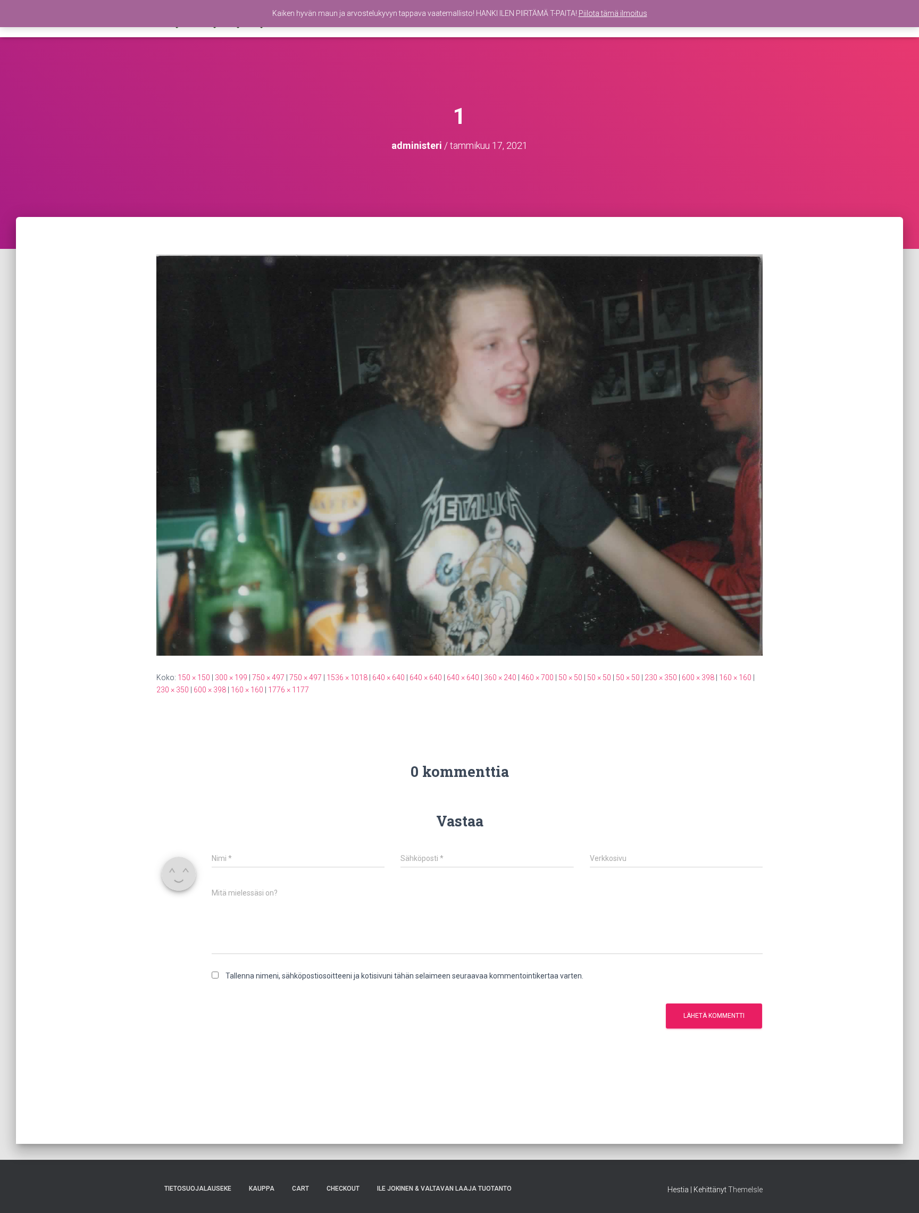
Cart (300, 1188)
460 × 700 (537, 677)
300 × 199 (231, 677)
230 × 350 (661, 677)
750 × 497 (268, 677)
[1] (459, 454)
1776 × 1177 (288, 689)
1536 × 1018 (347, 677)
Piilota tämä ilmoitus (613, 13)
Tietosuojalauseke (197, 1188)
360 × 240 (500, 677)
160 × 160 (735, 677)
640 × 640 (388, 677)
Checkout (343, 1188)
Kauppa (261, 1188)
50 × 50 (570, 677)
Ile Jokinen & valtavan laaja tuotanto (444, 1188)
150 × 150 (194, 677)
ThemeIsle (745, 1189)
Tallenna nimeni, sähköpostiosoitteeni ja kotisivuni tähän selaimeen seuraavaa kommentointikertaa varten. (404, 976)
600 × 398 (698, 677)
